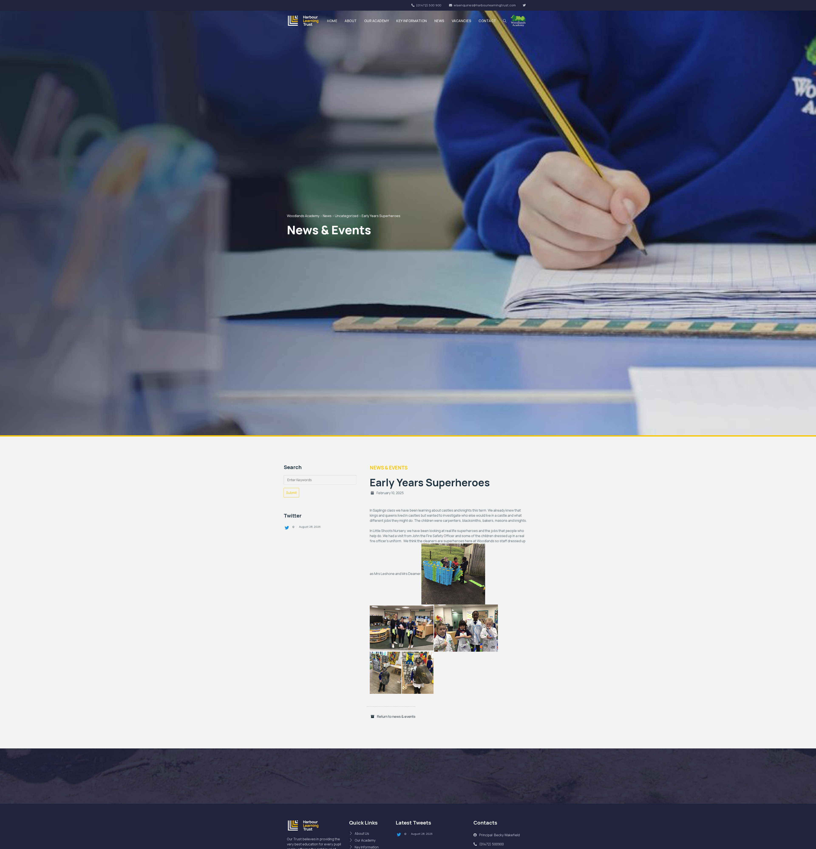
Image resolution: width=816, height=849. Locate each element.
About (351, 20)
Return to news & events (395, 716)
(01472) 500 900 (429, 5)
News (439, 20)
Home (332, 20)
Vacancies (461, 20)
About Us (362, 833)
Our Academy (376, 20)
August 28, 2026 (310, 527)
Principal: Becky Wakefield (499, 835)
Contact (487, 20)
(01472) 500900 (491, 844)
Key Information (411, 20)
